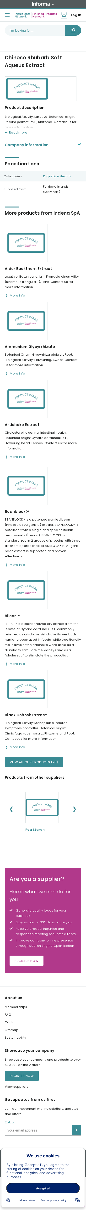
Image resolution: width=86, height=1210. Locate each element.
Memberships (16, 1007)
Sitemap (11, 1030)
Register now (26, 960)
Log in (76, 15)
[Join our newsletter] (64, 15)
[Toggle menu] (7, 15)
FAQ (8, 1014)
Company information (27, 144)
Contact (11, 1022)
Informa (43, 4)
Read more (18, 132)
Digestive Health (57, 176)
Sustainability (15, 1037)
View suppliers (16, 1086)
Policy (9, 1122)
